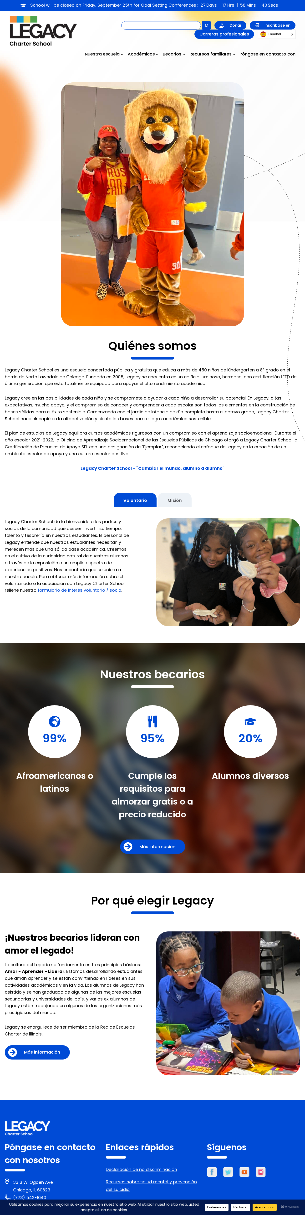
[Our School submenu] (122, 54)
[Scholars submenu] (184, 54)
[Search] (206, 25)
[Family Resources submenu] (234, 54)
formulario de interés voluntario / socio (79, 590)
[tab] (135, 500)
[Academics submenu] (157, 54)
